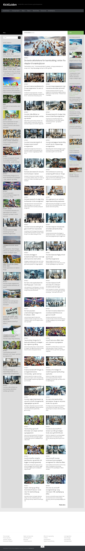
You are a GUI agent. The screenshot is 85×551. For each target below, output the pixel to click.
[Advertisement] (42, 21)
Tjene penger (6, 536)
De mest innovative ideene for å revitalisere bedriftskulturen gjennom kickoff (55, 313)
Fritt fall (75, 163)
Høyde (4, 264)
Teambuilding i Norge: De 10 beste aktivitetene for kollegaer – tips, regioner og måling (34, 342)
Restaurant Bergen (8, 541)
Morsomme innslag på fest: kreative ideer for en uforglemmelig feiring (75, 99)
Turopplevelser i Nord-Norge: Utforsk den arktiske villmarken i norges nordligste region (11, 250)
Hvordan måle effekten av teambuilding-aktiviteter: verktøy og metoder (34, 116)
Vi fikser (46, 537)
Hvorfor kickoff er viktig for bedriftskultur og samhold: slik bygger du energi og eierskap (33, 460)
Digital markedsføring (49, 541)
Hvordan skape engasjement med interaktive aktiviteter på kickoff (11, 285)
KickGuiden (10, 4)
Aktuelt (26, 57)
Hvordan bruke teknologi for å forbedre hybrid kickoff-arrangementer (33, 144)
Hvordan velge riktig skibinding (11, 338)
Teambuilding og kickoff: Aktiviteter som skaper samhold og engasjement (33, 431)
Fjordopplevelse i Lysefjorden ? (11, 56)
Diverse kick (43, 10)
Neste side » (62, 505)
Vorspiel (5, 69)
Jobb (4, 67)
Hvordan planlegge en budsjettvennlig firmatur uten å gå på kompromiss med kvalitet (34, 257)
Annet (4, 54)
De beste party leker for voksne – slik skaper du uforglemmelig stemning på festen (11, 73)
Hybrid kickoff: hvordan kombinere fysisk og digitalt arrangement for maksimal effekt (55, 460)
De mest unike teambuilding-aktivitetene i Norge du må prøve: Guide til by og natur (55, 401)
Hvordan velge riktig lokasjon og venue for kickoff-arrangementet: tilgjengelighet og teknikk (34, 401)
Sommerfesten (10, 67)
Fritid (15, 67)
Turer (18, 69)
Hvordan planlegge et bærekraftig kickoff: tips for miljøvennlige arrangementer (55, 144)
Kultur (9, 264)
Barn (4, 104)
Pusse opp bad (6, 537)
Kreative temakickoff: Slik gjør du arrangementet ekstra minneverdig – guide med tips (33, 372)
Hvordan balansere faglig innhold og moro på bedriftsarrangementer (10, 231)
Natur (8, 54)
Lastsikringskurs (27, 537)
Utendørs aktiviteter (8, 139)
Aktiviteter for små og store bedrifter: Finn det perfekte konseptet (10, 302)
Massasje (25, 539)
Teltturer (71, 59)
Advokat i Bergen (7, 539)
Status (28, 10)
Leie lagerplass (67, 536)
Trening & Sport (15, 10)
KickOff (10, 69)
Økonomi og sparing (49, 536)
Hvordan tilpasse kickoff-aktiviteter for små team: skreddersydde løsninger (53, 285)
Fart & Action (6, 10)
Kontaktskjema (51, 10)
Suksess (9, 140)
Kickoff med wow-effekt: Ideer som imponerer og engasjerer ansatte (55, 342)
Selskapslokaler (68, 541)
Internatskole (67, 539)
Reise (23, 10)
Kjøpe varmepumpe (28, 536)
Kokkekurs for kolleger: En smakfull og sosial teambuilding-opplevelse (55, 372)
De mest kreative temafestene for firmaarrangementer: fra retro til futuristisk (34, 88)
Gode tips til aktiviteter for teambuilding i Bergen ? (75, 128)
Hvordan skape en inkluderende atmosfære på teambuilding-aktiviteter (55, 229)
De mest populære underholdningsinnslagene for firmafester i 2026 (33, 313)
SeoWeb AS (31, 548)
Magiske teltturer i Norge (75, 60)
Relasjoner (6, 318)
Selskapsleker (47, 539)
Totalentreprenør (27, 541)
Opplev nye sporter (74, 165)
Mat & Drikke (36, 10)
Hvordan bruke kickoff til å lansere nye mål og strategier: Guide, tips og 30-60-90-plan (54, 431)
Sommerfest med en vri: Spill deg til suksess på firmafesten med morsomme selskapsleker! (12, 90)
